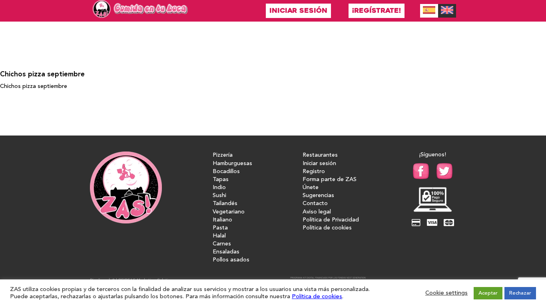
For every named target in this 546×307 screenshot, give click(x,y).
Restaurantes (320, 155)
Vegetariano (229, 212)
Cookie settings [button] (446, 293)
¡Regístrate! (376, 10)
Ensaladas (226, 252)
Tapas (221, 180)
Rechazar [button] (520, 293)
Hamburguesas (232, 164)
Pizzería (223, 155)
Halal (219, 236)
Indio (219, 188)
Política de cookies (327, 228)
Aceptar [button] (488, 293)
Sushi (219, 196)
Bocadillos (226, 172)
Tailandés (225, 204)
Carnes (222, 244)
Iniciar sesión (298, 10)
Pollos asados (231, 260)
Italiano (222, 220)
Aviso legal (317, 212)
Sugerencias (318, 196)
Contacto (315, 204)
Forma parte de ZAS (330, 180)
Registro (314, 172)
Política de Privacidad (331, 220)
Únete (311, 188)
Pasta (220, 228)
